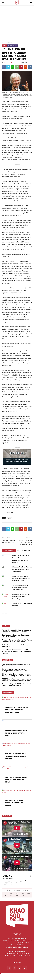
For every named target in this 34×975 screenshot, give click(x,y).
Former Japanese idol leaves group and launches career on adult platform (16, 631)
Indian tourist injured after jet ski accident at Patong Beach (16, 733)
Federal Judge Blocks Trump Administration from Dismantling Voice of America (21, 597)
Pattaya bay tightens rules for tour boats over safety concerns (16, 756)
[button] (31, 2)
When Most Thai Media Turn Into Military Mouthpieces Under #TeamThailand (22, 569)
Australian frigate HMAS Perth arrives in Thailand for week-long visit (17, 684)
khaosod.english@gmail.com (19, 947)
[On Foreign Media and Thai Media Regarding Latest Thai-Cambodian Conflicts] (6, 578)
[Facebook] (9, 968)
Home (3, 42)
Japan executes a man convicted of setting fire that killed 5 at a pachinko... (16, 670)
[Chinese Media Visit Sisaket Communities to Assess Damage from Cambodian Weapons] (6, 558)
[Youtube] (25, 968)
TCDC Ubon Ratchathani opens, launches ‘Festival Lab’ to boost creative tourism (17, 680)
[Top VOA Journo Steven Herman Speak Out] (6, 605)
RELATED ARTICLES (9, 550)
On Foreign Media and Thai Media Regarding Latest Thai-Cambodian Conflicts (21, 578)
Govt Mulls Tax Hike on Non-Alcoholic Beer (9, 541)
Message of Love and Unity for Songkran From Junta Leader (25, 542)
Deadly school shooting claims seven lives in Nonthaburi (15, 636)
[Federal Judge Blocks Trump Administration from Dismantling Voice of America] (6, 596)
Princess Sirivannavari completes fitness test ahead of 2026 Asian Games (17, 641)
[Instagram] (14, 968)
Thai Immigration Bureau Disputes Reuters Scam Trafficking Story (20, 587)
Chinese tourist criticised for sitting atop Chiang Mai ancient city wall (16, 709)
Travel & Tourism (8, 692)
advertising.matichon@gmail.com (19, 953)
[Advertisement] (17, 22)
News (4, 45)
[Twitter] (19, 968)
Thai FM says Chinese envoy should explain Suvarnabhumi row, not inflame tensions (16, 651)
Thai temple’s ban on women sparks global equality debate (16, 779)
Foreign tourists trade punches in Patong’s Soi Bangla (14, 803)
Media (9, 518)
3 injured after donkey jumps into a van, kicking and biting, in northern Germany (16, 675)
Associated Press (9, 63)
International (10, 42)
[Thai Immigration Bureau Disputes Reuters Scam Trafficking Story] (6, 587)
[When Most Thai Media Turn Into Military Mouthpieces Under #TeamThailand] (6, 569)
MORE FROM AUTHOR (23, 550)
